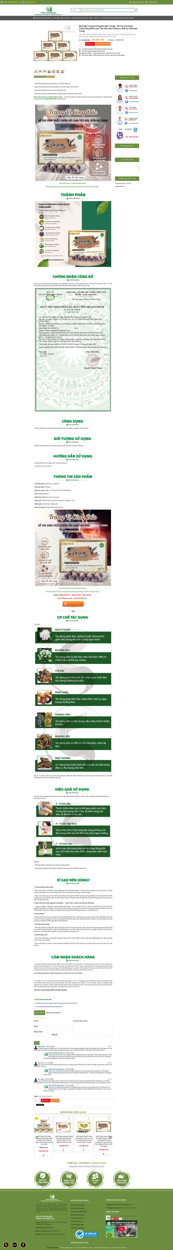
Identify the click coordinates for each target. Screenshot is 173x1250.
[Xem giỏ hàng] (147, 2)
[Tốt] (43, 1017)
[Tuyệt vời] (45, 1017)
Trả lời (110, 1046)
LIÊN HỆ (131, 18)
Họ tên (36, 1021)
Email (36, 1026)
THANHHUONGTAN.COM (118, 1247)
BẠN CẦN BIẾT (65, 18)
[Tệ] (37, 1017)
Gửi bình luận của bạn (80, 1021)
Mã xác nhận (38, 1031)
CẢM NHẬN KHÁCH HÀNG (79, 18)
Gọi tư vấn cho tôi (104, 44)
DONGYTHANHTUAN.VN (67, 1247)
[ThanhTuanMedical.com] (48, 10)
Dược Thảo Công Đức (45, 1096)
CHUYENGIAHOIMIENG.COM (101, 1247)
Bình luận (51, 76)
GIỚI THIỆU (56, 18)
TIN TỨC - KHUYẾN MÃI (101, 18)
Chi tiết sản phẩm (40, 76)
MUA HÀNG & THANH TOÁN (119, 18)
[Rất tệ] (35, 1017)
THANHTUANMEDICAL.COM (83, 1247)
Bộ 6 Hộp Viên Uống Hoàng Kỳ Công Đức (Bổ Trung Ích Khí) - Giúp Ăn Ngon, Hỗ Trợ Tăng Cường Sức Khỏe (44, 1140)
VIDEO (91, 18)
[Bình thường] (40, 1017)
